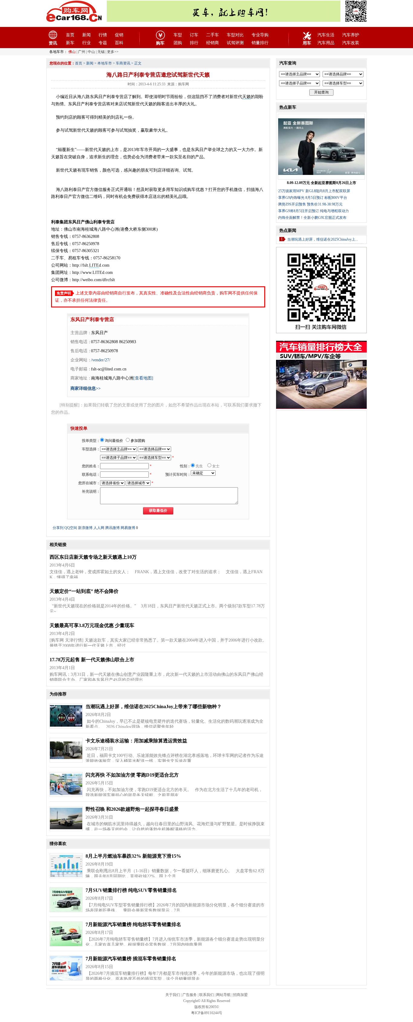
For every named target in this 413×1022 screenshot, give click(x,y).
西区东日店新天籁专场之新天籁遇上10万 (93, 557)
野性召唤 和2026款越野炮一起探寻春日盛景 (132, 809)
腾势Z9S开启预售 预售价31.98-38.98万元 (310, 204)
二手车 (212, 35)
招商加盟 (240, 995)
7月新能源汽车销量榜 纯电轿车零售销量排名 (133, 924)
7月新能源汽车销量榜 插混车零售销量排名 (131, 958)
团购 (178, 43)
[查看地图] (143, 378)
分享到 (58, 528)
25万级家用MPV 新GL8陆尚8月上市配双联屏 (314, 191)
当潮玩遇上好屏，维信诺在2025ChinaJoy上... (322, 239)
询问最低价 (113, 441)
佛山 (72, 52)
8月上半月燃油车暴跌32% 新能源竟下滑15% (133, 856)
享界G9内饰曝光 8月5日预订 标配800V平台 (312, 198)
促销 (119, 35)
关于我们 (172, 995)
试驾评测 (235, 43)
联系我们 (206, 995)
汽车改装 (350, 43)
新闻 (86, 35)
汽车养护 (350, 35)
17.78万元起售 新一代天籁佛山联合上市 (92, 659)
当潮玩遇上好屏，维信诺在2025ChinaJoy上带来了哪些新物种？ (154, 706)
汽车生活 (325, 35)
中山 (91, 52)
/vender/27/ (100, 360)
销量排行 (260, 43)
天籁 (246, 96)
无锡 (101, 52)
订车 (194, 35)
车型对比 (235, 35)
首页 (70, 35)
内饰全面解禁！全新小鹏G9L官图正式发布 (312, 217)
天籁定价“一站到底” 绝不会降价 (84, 591)
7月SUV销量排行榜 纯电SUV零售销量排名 (131, 890)
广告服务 (189, 995)
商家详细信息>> (85, 388)
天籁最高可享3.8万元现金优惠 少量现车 (92, 625)
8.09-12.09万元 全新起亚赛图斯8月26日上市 (321, 183)
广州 (81, 52)
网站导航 (223, 995)
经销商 (212, 43)
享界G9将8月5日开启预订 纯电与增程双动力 (313, 211)
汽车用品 (325, 43)
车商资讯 (123, 63)
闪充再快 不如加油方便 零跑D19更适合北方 (132, 774)
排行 (194, 43)
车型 (178, 35)
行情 (103, 35)
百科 (119, 43)
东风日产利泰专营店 (92, 319)
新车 (70, 43)
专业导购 (260, 35)
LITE (94, 265)
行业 (86, 43)
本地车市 (104, 63)
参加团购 (137, 441)
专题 (103, 43)
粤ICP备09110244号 (206, 1013)
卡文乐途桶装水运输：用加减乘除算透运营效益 (136, 740)
